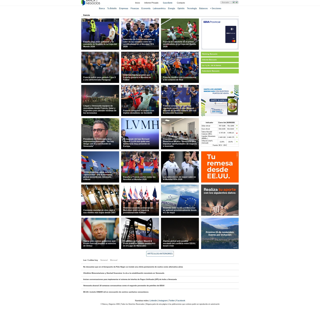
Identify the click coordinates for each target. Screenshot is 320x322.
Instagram (163, 301)
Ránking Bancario (209, 54)
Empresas (123, 8)
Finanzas (135, 8)
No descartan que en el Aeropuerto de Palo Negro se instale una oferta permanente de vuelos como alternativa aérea (133, 267)
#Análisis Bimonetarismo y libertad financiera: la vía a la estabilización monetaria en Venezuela (123, 273)
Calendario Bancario (211, 71)
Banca (102, 8)
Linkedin (154, 301)
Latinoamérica (159, 8)
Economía (145, 8)
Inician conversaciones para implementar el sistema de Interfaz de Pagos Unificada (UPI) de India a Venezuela (130, 279)
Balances (203, 8)
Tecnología (192, 8)
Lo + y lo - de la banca (211, 65)
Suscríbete (167, 3)
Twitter (172, 301)
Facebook (180, 301)
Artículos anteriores (160, 254)
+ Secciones (215, 8)
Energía (171, 8)
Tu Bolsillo (112, 8)
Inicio (137, 3)
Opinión (181, 8)
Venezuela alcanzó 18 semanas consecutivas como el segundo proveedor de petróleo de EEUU (123, 286)
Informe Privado (151, 3)
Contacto (181, 3)
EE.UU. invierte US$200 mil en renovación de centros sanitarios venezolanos (115, 292)
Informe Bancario (209, 60)
